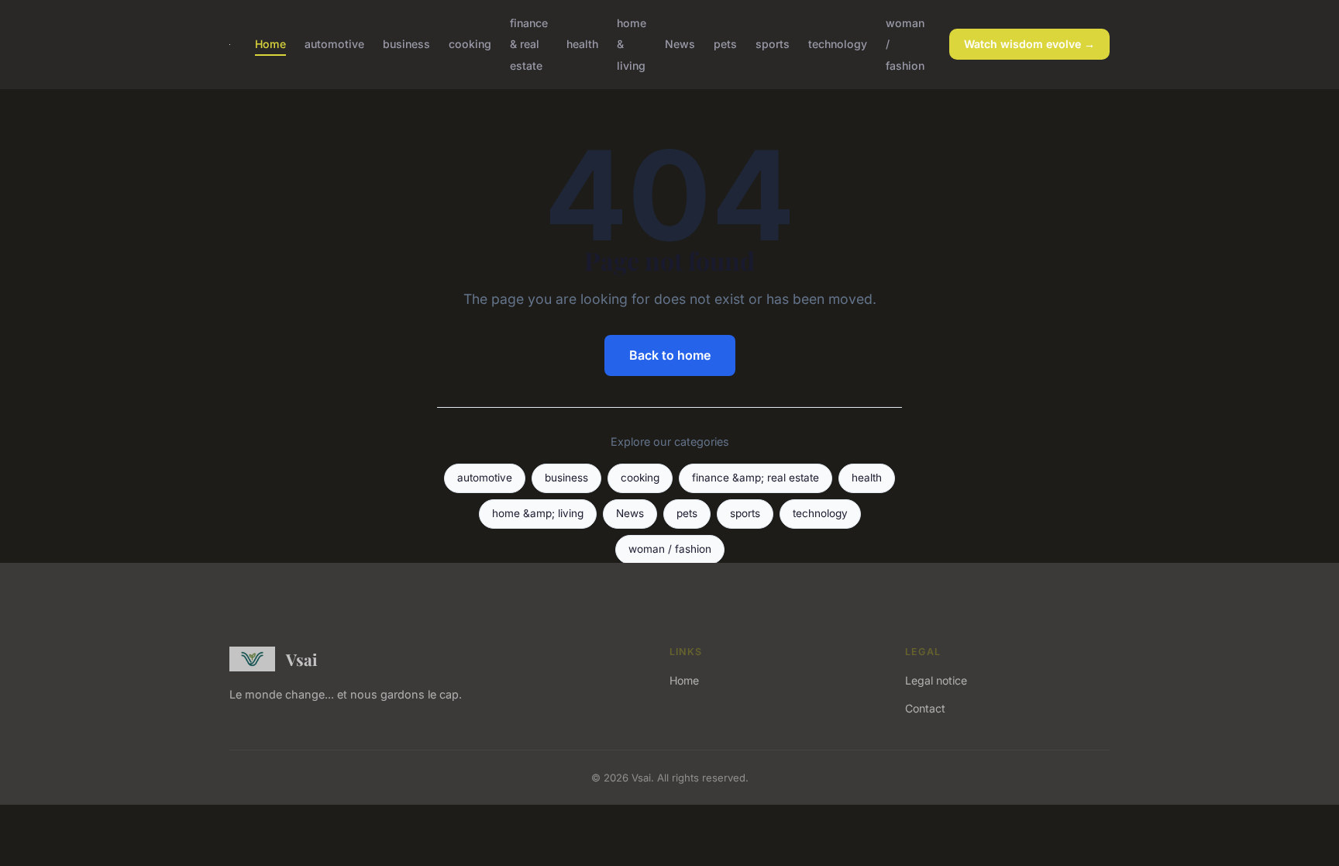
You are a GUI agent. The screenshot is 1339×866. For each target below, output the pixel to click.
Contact (925, 708)
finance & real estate (529, 43)
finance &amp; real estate (755, 477)
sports (773, 43)
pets (725, 43)
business (406, 43)
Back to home (670, 355)
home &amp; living (537, 513)
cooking (470, 43)
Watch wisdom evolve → (1029, 43)
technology (837, 43)
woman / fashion (669, 549)
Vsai (302, 659)
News (680, 43)
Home (270, 43)
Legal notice (936, 680)
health (582, 43)
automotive (334, 43)
